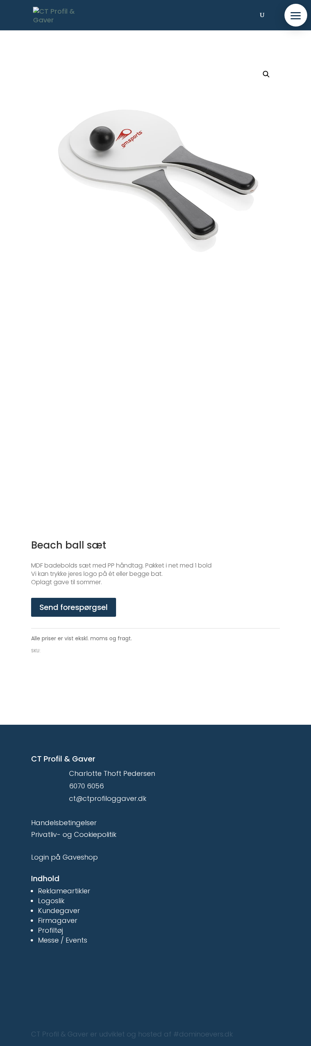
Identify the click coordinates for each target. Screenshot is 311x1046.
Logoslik (51, 900)
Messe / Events (62, 940)
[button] (295, 15)
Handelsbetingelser (64, 822)
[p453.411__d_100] (155, 174)
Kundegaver (59, 910)
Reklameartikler (64, 891)
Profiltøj (50, 930)
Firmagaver (57, 920)
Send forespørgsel (73, 607)
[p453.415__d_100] (155, 401)
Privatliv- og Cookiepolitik (73, 834)
